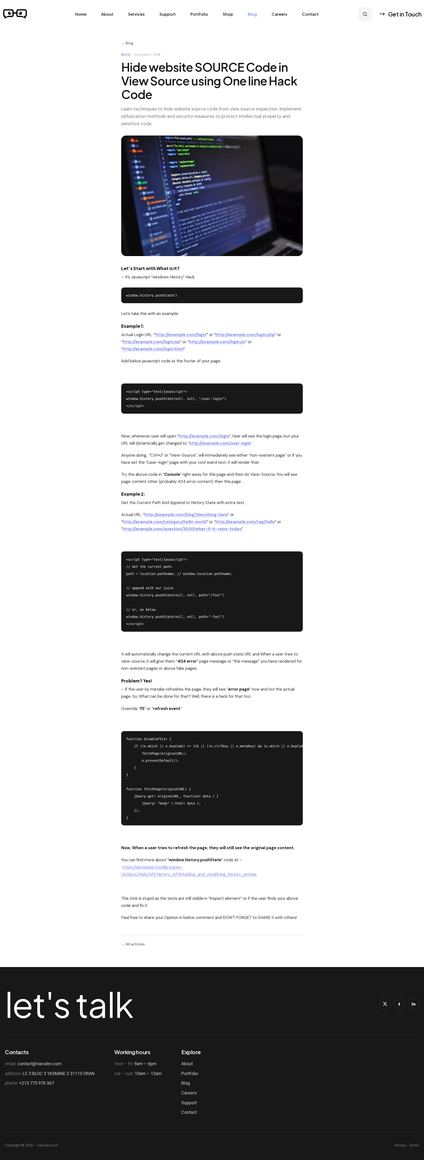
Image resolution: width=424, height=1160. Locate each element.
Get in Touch (405, 14)
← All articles (133, 944)
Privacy (400, 1145)
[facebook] (399, 1004)
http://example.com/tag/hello (245, 521)
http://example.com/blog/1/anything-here (186, 514)
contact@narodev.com (39, 1063)
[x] (385, 1004)
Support (167, 14)
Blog (252, 14)
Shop (228, 14)
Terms (414, 1145)
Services (136, 14)
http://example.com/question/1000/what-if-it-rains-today (182, 529)
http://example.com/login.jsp (151, 341)
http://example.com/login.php (245, 334)
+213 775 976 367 (36, 1083)
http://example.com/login (181, 334)
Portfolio (199, 14)
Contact (310, 14)
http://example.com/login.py (217, 341)
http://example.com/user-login (220, 443)
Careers (279, 14)
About (107, 14)
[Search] (365, 14)
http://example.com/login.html (153, 349)
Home (80, 14)
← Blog (127, 43)
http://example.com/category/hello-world (165, 521)
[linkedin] (413, 1004)
